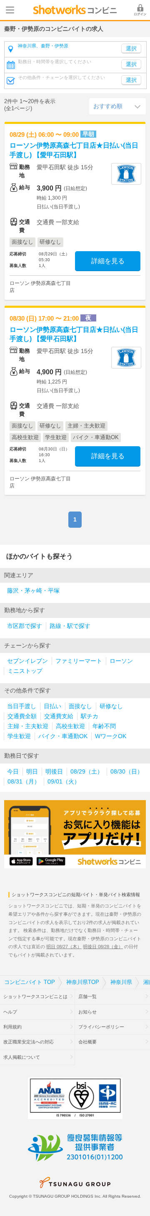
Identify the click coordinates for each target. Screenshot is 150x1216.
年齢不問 (104, 726)
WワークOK (110, 736)
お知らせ (87, 1011)
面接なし (80, 706)
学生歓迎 (19, 736)
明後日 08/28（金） (103, 946)
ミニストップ (25, 671)
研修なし (111, 706)
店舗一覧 (87, 996)
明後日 (54, 772)
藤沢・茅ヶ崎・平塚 (33, 591)
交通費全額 (22, 716)
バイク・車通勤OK (63, 736)
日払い (52, 706)
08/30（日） (126, 772)
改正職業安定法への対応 (28, 1041)
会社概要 (87, 1041)
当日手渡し (21, 706)
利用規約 (12, 1026)
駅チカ (89, 716)
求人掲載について (21, 1057)
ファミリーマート (78, 661)
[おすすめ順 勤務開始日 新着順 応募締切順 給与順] (117, 106)
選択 (131, 64)
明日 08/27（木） (64, 946)
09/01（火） (64, 782)
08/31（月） (24, 782)
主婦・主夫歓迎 (28, 726)
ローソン (121, 661)
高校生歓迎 (70, 726)
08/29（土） (86, 772)
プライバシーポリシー (101, 1026)
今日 (13, 772)
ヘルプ (10, 1011)
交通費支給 (58, 716)
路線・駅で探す (70, 626)
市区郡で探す (24, 626)
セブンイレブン (27, 661)
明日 (32, 772)
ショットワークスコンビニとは (35, 996)
